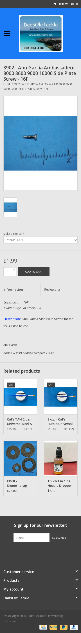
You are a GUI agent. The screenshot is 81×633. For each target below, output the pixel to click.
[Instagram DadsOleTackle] (64, 551)
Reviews (52, 289)
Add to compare (35, 353)
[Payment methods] (43, 627)
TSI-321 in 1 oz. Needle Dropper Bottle (59, 483)
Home (7, 84)
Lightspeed (10, 621)
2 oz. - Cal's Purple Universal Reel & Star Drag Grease (60, 421)
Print (51, 353)
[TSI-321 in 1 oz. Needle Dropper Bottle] (61, 458)
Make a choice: (13, 234)
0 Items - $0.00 (68, 4)
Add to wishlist (12, 353)
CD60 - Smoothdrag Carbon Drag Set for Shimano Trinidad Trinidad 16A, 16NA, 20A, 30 (20, 483)
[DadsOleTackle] (47, 33)
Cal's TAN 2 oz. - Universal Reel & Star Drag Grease (19, 421)
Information (13, 289)
